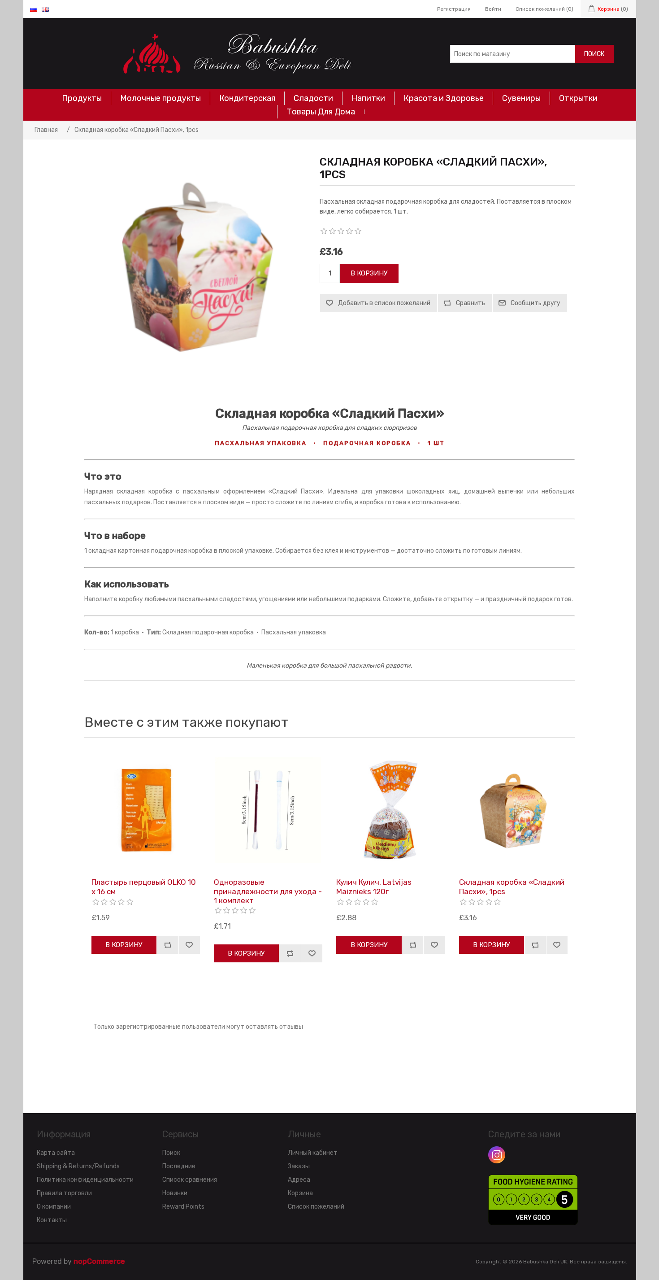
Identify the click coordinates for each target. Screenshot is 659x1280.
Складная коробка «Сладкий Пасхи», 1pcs (511, 887)
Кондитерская (247, 98)
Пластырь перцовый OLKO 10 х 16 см (143, 887)
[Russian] (33, 9)
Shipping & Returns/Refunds (78, 1166)
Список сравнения (189, 1180)
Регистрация (454, 9)
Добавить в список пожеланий (384, 303)
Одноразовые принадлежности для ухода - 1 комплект (268, 891)
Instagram (496, 1154)
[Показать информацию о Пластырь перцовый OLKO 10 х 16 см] (145, 810)
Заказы (299, 1166)
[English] (45, 9)
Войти (493, 9)
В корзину (369, 273)
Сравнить (470, 303)
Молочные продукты (160, 98)
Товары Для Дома (320, 112)
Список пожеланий (316, 1206)
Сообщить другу (535, 303)
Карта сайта (56, 1153)
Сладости (313, 98)
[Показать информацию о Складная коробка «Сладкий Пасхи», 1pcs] (513, 810)
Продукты (82, 98)
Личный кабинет (313, 1153)
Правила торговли (64, 1193)
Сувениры (521, 98)
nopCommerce (99, 1261)
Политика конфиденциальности (85, 1180)
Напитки (368, 98)
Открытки (578, 98)
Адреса (299, 1180)
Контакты (52, 1220)
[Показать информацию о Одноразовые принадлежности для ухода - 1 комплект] (268, 810)
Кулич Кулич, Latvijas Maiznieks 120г (374, 887)
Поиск (594, 54)
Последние (178, 1166)
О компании (54, 1206)
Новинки (174, 1193)
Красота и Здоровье (443, 98)
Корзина (300, 1193)
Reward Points (183, 1206)
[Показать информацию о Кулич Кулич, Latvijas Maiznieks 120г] (390, 810)
